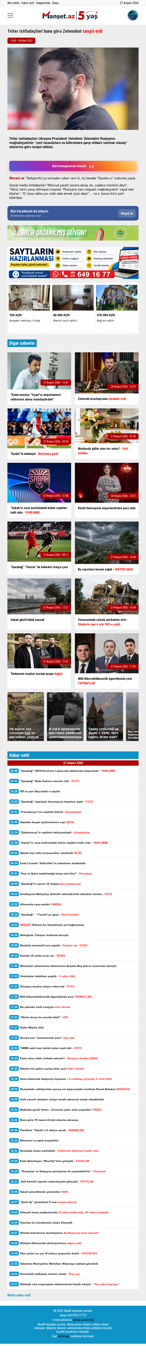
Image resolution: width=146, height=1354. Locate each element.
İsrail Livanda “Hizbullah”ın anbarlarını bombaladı (48, 863)
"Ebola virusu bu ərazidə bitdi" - (39, 1017)
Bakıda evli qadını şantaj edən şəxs (47, 1068)
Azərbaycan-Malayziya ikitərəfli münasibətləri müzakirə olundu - (61, 894)
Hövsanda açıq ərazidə (35, 904)
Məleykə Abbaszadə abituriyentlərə (45, 1243)
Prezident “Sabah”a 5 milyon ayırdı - (47, 1130)
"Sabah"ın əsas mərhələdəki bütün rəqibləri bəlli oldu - (59, 842)
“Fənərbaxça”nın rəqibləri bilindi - (45, 811)
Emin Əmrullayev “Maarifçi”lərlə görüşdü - (49, 1161)
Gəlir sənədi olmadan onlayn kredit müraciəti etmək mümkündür (57, 1099)
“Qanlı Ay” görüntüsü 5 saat (43, 1202)
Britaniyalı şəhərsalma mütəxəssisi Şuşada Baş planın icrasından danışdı (63, 965)
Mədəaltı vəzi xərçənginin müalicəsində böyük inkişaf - (64, 1284)
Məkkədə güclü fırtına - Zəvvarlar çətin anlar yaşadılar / (55, 1109)
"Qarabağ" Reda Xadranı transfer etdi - (44, 781)
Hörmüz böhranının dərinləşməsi (54, 1232)
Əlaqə (55, 3)
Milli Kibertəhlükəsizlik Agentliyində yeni (50, 996)
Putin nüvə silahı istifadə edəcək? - (54, 1058)
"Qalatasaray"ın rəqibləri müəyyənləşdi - (50, 832)
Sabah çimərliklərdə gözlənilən (39, 1191)
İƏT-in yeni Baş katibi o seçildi (35, 791)
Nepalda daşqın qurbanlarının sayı (42, 822)
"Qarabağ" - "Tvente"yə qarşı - (44, 914)
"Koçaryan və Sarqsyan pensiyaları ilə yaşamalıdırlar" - (58, 1171)
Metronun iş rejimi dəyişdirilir (34, 1140)
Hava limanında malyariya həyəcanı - (61, 1078)
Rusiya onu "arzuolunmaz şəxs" (42, 1037)
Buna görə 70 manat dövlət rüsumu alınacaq (44, 1119)
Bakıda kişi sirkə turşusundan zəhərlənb (46, 852)
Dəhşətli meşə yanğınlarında (59, 1212)
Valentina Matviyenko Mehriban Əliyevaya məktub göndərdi (54, 1263)
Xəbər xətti (27, 3)
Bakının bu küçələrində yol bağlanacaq (47, 924)
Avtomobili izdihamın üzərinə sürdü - (45, 1273)
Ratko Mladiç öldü (27, 1027)
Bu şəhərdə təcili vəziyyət (40, 1007)
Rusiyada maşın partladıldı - (54, 1150)
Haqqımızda (43, 3)
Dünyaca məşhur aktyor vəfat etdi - (42, 986)
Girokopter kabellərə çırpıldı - (42, 976)
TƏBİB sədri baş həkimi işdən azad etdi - (46, 1048)
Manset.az (17, 178)
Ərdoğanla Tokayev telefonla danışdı (39, 935)
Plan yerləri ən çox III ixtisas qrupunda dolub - (53, 1253)
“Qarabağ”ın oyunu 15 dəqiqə (45, 883)
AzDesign (63, 1336)
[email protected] (83, 1320)
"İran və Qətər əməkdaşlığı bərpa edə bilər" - (51, 873)
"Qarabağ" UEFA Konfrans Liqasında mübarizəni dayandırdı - (62, 770)
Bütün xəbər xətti (19, 1295)
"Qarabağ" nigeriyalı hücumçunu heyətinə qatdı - (51, 801)
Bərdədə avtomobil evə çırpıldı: (48, 945)
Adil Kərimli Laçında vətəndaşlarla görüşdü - (52, 1181)
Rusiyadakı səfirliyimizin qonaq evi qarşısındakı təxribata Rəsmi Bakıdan (70, 1089)
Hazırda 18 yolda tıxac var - (37, 955)
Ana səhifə (13, 3)
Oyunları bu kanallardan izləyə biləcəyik (41, 1222)
